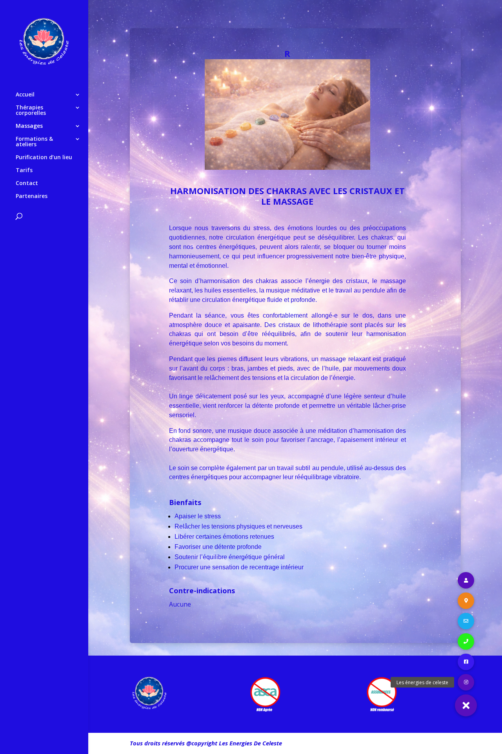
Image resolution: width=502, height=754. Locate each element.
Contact (27, 183)
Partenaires (31, 196)
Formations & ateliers (34, 142)
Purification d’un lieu (44, 157)
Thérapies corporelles (31, 110)
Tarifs (24, 170)
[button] (466, 705)
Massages (29, 126)
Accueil (25, 95)
